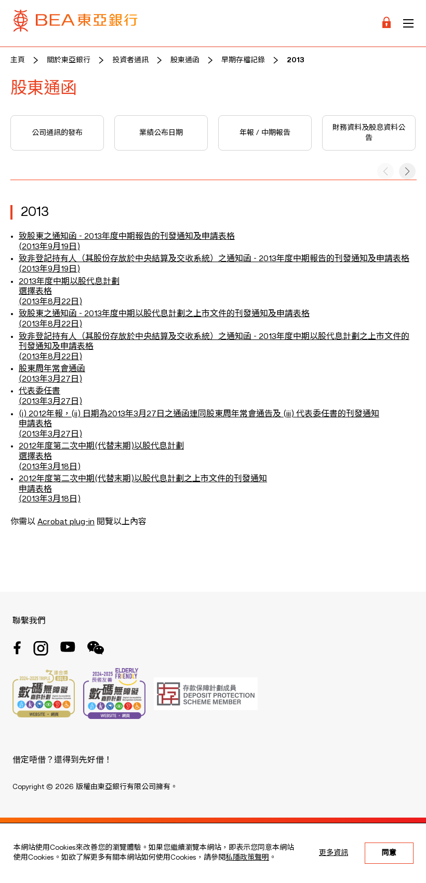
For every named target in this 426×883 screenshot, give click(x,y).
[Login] (386, 23)
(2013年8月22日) (50, 302)
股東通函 (184, 60)
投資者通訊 (130, 60)
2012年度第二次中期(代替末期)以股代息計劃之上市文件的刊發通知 (143, 479)
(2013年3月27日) (50, 434)
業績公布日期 (161, 133)
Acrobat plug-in (66, 522)
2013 (295, 60)
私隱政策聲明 (247, 857)
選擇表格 (35, 292)
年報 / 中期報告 (264, 133)
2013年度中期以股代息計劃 (69, 282)
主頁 (17, 60)
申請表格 (35, 424)
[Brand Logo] (75, 23)
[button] (407, 171)
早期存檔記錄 (243, 60)
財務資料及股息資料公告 (368, 133)
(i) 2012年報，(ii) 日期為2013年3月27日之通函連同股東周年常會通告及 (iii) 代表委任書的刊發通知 (199, 414)
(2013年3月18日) (50, 467)
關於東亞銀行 (68, 60)
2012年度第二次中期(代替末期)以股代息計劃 (101, 446)
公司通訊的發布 (57, 133)
